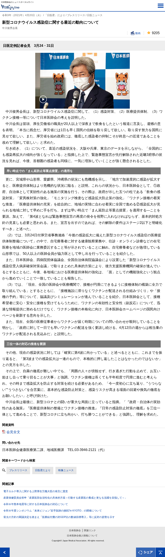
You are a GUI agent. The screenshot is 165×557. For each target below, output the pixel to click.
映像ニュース (66, 470)
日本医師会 (75, 530)
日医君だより (42, 470)
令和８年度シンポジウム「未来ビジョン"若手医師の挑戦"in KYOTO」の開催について (52, 510)
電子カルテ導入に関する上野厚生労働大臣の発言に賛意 (35, 491)
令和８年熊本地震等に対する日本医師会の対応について (35, 504)
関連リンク (90, 530)
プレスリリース (18, 470)
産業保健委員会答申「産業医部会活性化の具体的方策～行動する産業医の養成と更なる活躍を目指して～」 (65, 497)
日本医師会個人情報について (82, 535)
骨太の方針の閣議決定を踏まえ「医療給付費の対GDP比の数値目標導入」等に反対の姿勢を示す (59, 517)
